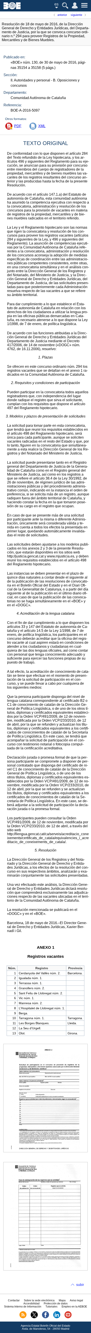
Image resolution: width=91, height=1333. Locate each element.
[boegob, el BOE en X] (34, 1317)
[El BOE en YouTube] (68, 1317)
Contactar (14, 1300)
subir (80, 1285)
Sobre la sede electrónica (39, 1300)
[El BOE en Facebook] (45, 1317)
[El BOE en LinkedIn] (56, 1317)
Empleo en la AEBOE (74, 1306)
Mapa (62, 1300)
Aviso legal (76, 1300)
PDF (17, 126)
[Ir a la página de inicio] (12, 8)
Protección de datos (56, 1303)
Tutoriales (51, 1306)
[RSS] (23, 1317)
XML (42, 126)
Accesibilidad (31, 1303)
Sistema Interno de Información (22, 1306)
